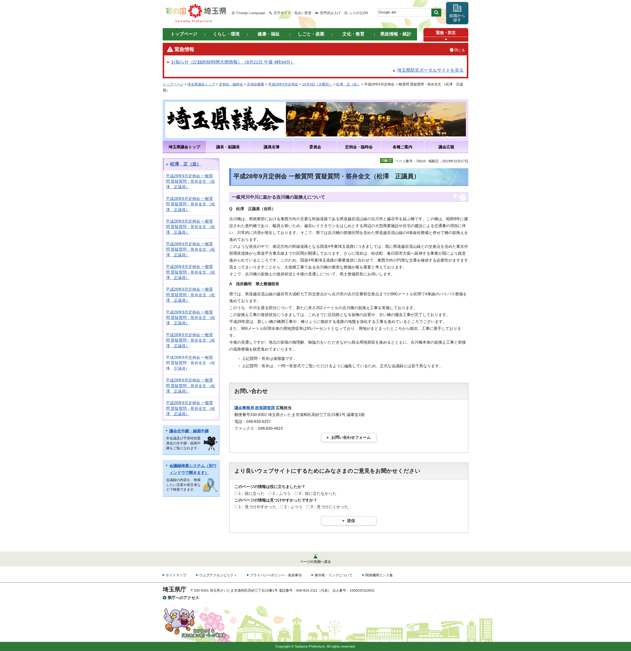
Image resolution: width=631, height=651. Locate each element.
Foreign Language (250, 13)
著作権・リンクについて (333, 575)
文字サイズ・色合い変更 (293, 13)
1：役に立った (251, 493)
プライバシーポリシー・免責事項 (276, 575)
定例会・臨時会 (231, 84)
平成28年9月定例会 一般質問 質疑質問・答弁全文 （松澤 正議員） (190, 181)
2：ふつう (282, 493)
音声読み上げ (330, 13)
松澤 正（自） (348, 84)
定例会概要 (255, 84)
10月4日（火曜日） (317, 84)
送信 (351, 520)
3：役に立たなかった (317, 493)
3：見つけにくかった (329, 507)
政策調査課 (265, 408)
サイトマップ (176, 575)
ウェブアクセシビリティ (218, 575)
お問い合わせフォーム (351, 437)
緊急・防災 (446, 33)
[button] (445, 39)
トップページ (173, 84)
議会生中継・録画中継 (189, 431)
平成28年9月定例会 (283, 84)
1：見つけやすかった (257, 507)
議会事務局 (244, 408)
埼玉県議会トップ (201, 84)
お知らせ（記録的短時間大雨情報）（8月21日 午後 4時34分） (233, 62)
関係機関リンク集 (379, 575)
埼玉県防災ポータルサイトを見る (430, 70)
